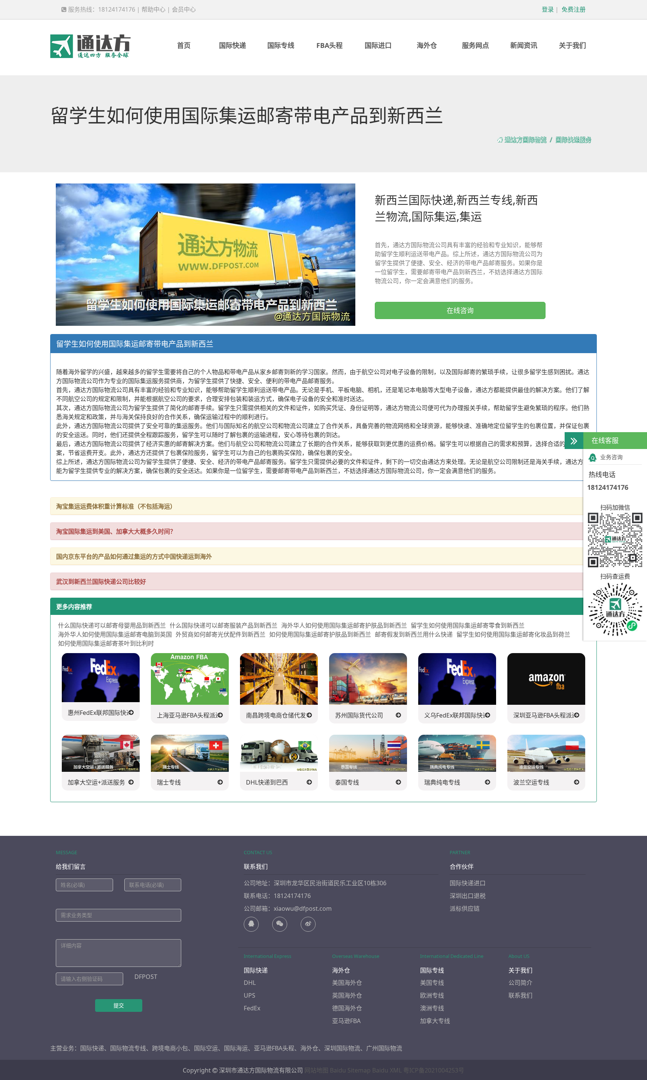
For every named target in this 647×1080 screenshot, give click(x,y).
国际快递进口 (468, 883)
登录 (547, 9)
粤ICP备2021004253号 (433, 1070)
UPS (249, 995)
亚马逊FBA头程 (274, 1048)
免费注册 (573, 9)
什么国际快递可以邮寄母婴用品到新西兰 (112, 625)
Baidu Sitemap (350, 1070)
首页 (184, 45)
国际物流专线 (128, 1048)
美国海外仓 (347, 983)
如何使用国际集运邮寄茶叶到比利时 (106, 643)
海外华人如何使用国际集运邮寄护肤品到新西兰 (344, 625)
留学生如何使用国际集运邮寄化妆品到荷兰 (513, 634)
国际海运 (236, 1048)
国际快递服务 (573, 140)
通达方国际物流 (525, 140)
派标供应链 (465, 908)
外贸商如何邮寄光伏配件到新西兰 (220, 634)
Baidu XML (387, 1070)
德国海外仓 (347, 1008)
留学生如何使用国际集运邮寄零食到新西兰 (468, 625)
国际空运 (206, 1048)
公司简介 (520, 983)
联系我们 (520, 995)
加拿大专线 (435, 1021)
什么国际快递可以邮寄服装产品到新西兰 (223, 625)
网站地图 (316, 1070)
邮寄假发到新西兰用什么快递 (414, 634)
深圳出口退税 (468, 896)
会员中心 (184, 9)
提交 (118, 1005)
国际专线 (280, 45)
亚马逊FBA (346, 1021)
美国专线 (432, 983)
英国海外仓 (347, 995)
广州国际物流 (384, 1048)
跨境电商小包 (170, 1048)
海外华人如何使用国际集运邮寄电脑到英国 (115, 634)
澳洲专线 (432, 1008)
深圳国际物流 (342, 1048)
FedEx (252, 1008)
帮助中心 (153, 9)
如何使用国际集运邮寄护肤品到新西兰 (320, 634)
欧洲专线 (432, 995)
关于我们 (572, 45)
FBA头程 (329, 45)
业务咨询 (611, 457)
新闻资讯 (523, 45)
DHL (250, 983)
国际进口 (378, 45)
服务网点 (475, 45)
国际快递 (232, 45)
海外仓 (427, 45)
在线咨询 (460, 310)
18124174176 (607, 487)
